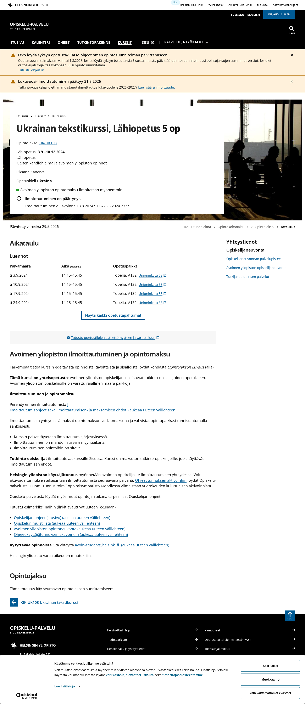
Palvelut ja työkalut (183, 42)
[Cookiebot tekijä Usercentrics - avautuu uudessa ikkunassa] (27, 696)
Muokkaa (267, 679)
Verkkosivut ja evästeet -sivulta (130, 675)
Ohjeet (64, 42)
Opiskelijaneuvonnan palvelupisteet (254, 259)
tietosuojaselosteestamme (182, 675)
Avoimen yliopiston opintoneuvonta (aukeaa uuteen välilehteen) (69, 528)
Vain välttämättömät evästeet (270, 693)
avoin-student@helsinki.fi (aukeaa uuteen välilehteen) (122, 544)
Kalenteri (41, 42)
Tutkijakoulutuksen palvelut (247, 276)
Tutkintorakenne (93, 42)
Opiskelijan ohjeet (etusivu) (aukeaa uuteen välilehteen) (62, 517)
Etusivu (17, 42)
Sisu (148, 42)
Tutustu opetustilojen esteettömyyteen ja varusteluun (115, 337)
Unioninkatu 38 (153, 275)
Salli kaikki (270, 666)
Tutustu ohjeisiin (31, 70)
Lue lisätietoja (64, 686)
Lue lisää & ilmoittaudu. (156, 87)
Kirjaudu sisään (279, 14)
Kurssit (125, 42)
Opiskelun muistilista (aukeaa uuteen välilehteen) (57, 523)
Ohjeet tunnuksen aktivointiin (161, 480)
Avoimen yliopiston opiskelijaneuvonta (256, 267)
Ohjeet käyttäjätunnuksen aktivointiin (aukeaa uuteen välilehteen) (71, 534)
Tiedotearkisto (117, 640)
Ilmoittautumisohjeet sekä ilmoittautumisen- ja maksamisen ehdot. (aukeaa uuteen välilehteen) (93, 409)
